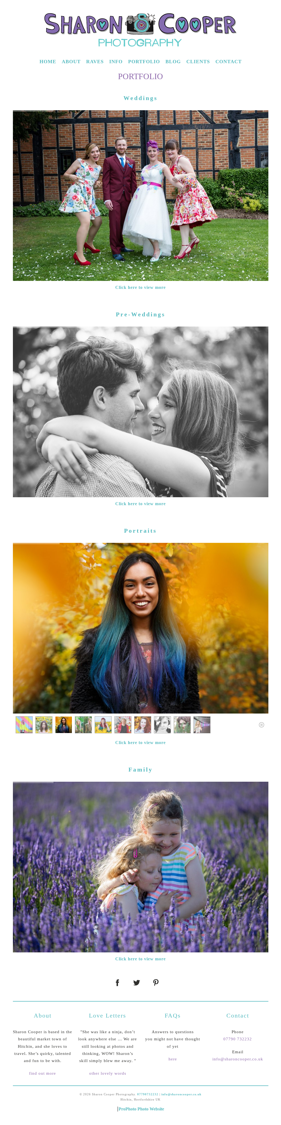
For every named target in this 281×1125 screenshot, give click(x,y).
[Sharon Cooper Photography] (140, 52)
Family (140, 769)
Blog (173, 61)
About (71, 61)
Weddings (140, 98)
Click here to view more (140, 287)
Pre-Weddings (140, 314)
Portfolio (144, 61)
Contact (228, 61)
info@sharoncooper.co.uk (237, 1059)
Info (116, 61)
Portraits (140, 530)
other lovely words (107, 1073)
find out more (42, 1073)
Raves (95, 61)
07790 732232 (237, 1039)
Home (48, 61)
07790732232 (147, 1094)
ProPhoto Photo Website (141, 1109)
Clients (198, 61)
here (172, 1059)
